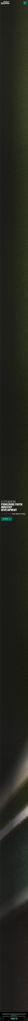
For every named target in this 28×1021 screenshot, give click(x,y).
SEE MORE (5, 517)
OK (16, 1018)
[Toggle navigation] (25, 3)
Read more (13, 1018)
